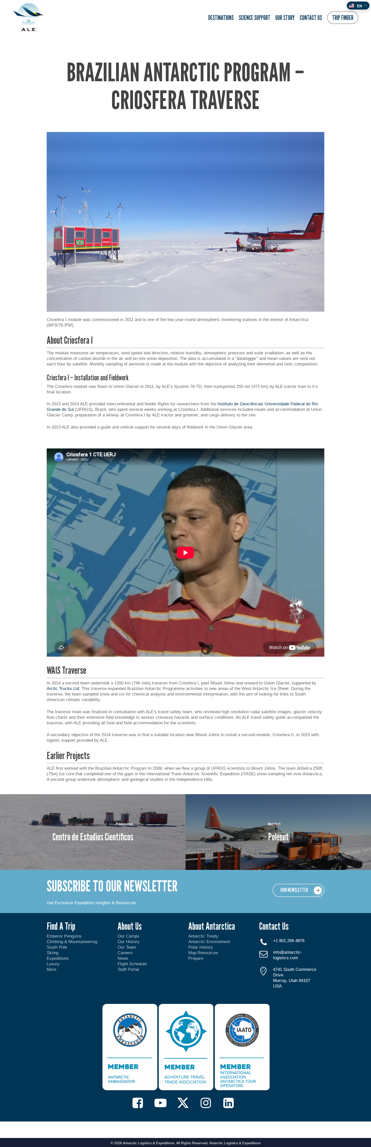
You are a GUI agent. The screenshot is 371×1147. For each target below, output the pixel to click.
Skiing (52, 952)
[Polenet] (278, 832)
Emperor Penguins (64, 936)
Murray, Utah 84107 (291, 980)
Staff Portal (128, 969)
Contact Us (273, 926)
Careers (125, 952)
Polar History (200, 947)
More (51, 969)
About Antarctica (211, 926)
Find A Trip (61, 926)
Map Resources (203, 952)
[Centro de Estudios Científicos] (93, 832)
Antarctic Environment (209, 941)
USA (277, 986)
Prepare (195, 958)
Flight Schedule (132, 964)
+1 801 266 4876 (288, 940)
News (123, 958)
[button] (298, 890)
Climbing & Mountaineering (72, 941)
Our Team (127, 947)
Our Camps (128, 936)
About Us (130, 926)
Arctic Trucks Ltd (63, 688)
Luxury (53, 964)
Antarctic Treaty (203, 936)
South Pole (57, 947)
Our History (129, 941)
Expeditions (58, 958)
